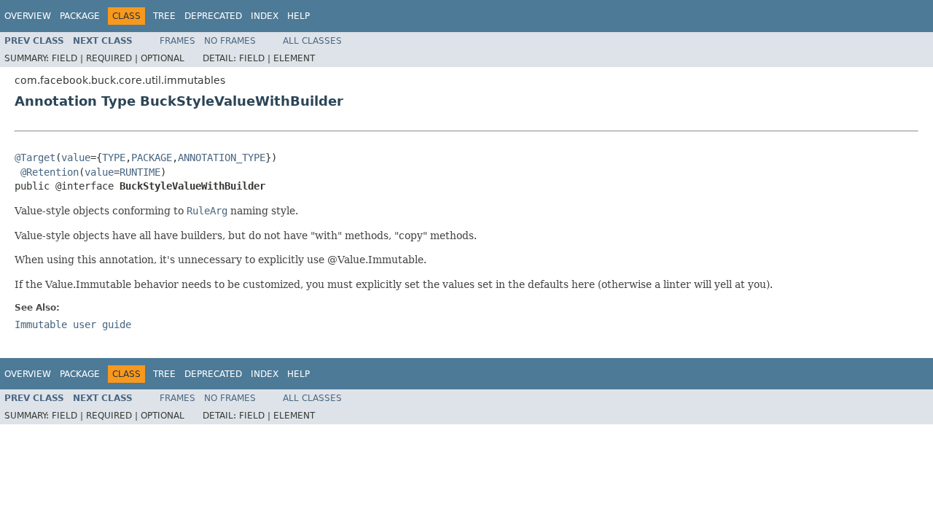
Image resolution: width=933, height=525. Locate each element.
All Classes (312, 41)
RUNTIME (140, 172)
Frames (177, 41)
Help (298, 16)
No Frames (230, 41)
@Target (35, 157)
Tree (164, 16)
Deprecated (213, 16)
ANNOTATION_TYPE (221, 157)
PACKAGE (151, 157)
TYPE (113, 157)
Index (264, 16)
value (75, 157)
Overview (27, 16)
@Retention (49, 172)
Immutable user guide (73, 324)
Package (80, 16)
